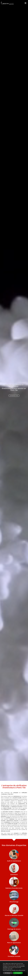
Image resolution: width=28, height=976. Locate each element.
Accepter (18, 973)
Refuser (8, 973)
